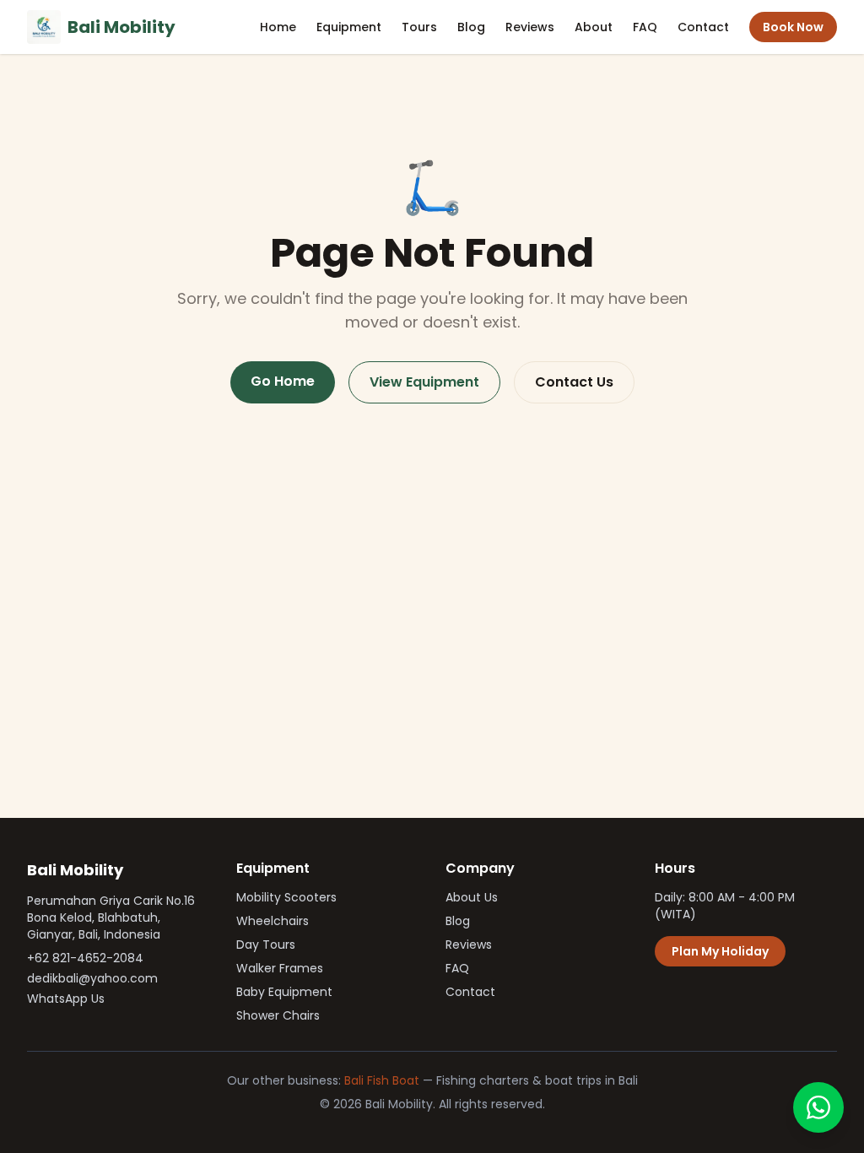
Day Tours (265, 944)
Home (278, 27)
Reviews (529, 27)
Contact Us (574, 382)
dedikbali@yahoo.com (92, 978)
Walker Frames (279, 968)
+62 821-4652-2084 (85, 958)
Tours (419, 27)
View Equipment (424, 382)
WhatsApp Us (66, 998)
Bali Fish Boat (381, 1080)
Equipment (348, 27)
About (594, 27)
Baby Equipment (284, 991)
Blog (471, 27)
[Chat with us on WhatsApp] (818, 1107)
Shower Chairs (278, 1015)
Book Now (793, 27)
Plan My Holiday (720, 951)
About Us (472, 897)
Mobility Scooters (286, 897)
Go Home (283, 381)
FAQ (645, 27)
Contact (703, 27)
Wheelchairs (272, 920)
